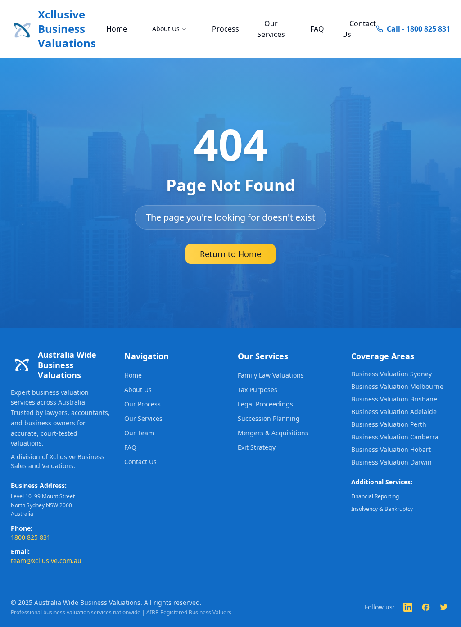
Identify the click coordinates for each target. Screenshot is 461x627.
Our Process (142, 404)
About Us (166, 28)
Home (116, 29)
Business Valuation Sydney (391, 374)
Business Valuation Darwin (391, 462)
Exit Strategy (257, 447)
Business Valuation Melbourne (397, 386)
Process (225, 29)
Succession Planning (269, 418)
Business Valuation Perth (388, 424)
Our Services (271, 28)
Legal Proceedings (265, 404)
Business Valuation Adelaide (394, 411)
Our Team (139, 433)
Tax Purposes (257, 389)
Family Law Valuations (271, 375)
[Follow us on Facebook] (426, 607)
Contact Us (359, 28)
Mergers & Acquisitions (273, 433)
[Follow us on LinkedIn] (408, 607)
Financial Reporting (375, 496)
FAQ (317, 29)
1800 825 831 (30, 537)
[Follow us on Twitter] (444, 607)
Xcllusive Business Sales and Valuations (57, 461)
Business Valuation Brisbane (394, 399)
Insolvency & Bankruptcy (382, 509)
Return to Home (230, 253)
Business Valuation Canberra (394, 437)
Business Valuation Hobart (391, 449)
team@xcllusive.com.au (46, 560)
